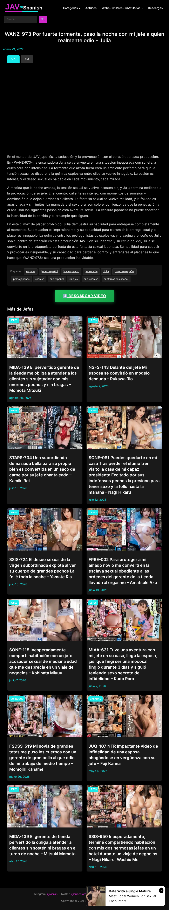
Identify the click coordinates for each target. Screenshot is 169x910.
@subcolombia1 (81, 894)
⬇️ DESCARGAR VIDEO (84, 296)
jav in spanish (71, 271)
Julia (106, 271)
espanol (30, 271)
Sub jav (73, 278)
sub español (57, 278)
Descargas (155, 8)
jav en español (49, 271)
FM (27, 59)
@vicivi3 (52, 894)
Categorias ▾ (71, 8)
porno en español (124, 271)
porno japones (21, 278)
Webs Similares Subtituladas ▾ (122, 8)
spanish (39, 278)
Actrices (91, 8)
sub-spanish (91, 278)
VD (13, 59)
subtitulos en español (116, 278)
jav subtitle (91, 271)
